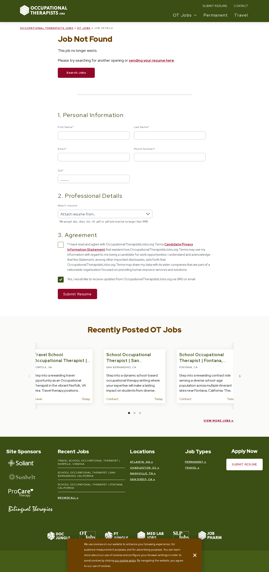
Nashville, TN (141, 473)
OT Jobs (84, 28)
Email (62, 149)
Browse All (67, 497)
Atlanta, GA (140, 462)
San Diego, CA (141, 479)
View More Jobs (217, 420)
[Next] (239, 376)
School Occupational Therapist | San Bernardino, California (129, 360)
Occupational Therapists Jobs (46, 28)
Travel (241, 15)
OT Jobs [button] (182, 15)
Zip (60, 170)
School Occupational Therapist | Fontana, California (201, 360)
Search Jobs (76, 72)
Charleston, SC (143, 467)
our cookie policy (125, 560)
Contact (241, 6)
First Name (66, 127)
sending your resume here (151, 60)
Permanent (215, 15)
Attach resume (67, 205)
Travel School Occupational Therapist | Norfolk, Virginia (60, 360)
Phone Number (144, 149)
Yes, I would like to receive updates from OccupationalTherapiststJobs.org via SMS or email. (131, 279)
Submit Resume (215, 6)
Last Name (141, 127)
